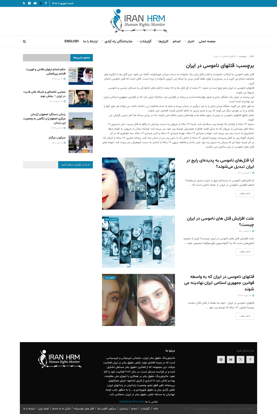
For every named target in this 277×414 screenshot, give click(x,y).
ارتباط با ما (90, 41)
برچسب (243, 56)
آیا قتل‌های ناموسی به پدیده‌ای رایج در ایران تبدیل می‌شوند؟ (220, 164)
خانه (252, 56)
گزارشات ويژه (111, 161)
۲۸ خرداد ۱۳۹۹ (245, 295)
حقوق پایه (110, 277)
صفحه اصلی (207, 41)
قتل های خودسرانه (84, 409)
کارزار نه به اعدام (61, 409)
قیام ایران (43, 409)
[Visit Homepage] (138, 21)
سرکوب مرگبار (56, 138)
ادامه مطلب (243, 193)
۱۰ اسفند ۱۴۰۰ (245, 231)
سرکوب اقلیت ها (107, 409)
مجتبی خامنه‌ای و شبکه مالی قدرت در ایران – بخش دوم (44, 94)
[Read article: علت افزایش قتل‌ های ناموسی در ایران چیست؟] (138, 242)
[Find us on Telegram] (221, 359)
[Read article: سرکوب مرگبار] (81, 144)
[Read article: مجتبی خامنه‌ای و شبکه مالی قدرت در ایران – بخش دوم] (81, 98)
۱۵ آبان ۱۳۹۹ (57, 128)
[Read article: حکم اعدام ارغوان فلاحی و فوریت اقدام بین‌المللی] (81, 76)
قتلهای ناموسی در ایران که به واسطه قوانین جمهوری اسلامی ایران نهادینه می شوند (219, 283)
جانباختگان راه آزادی (119, 41)
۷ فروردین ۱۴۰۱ (245, 173)
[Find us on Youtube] (231, 359)
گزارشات (145, 41)
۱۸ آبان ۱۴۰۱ (57, 143)
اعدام (176, 41)
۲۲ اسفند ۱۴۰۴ (56, 101)
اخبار (191, 41)
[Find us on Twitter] (240, 359)
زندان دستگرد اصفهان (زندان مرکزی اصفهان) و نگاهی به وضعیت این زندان (44, 118)
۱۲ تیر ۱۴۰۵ (57, 79)
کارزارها (164, 41)
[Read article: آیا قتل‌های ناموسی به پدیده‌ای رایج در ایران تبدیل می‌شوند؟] (138, 184)
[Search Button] (24, 42)
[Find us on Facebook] (250, 359)
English (71, 41)
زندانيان (123, 409)
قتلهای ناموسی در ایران (225, 56)
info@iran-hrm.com (131, 402)
